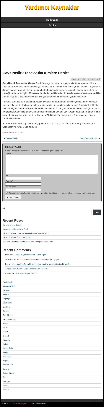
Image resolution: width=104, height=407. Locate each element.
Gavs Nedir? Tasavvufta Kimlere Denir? (35, 73)
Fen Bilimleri (8, 315)
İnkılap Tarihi (8, 348)
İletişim (52, 25)
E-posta (9, 181)
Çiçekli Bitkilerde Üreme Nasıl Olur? (17, 238)
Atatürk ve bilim (9, 286)
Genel (5, 332)
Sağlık (5, 361)
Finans (5, 323)
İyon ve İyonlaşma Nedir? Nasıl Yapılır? (31, 255)
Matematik (7, 356)
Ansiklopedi (7, 282)
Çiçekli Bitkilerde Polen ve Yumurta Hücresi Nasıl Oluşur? (25, 233)
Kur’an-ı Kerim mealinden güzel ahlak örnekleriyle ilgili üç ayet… (35, 259)
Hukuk (5, 344)
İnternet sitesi (11, 187)
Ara (4, 208)
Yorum (9, 153)
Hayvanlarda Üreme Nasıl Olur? (15, 229)
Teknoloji (6, 381)
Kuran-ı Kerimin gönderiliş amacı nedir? (32, 269)
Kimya (5, 352)
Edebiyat (6, 307)
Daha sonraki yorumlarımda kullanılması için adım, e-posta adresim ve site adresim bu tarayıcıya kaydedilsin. (52, 193)
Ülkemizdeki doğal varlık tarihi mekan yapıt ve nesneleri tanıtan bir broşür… (41, 264)
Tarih (5, 377)
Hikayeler (6, 340)
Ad (7, 175)
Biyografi (6, 290)
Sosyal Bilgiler (8, 373)
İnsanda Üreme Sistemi (12, 225)
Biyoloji (6, 295)
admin (82, 79)
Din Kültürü (7, 303)
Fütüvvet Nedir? (12, 138)
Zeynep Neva (10, 269)
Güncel (6, 336)
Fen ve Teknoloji (9, 319)
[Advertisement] (52, 48)
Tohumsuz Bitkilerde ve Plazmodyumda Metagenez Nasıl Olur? (28, 242)
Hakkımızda (52, 20)
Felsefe (6, 311)
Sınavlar (6, 369)
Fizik (5, 328)
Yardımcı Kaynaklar (52, 7)
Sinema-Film (8, 365)
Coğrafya (6, 299)
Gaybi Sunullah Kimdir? (89, 138)
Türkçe (6, 390)
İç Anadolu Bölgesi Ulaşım (26, 273)
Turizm (6, 386)
